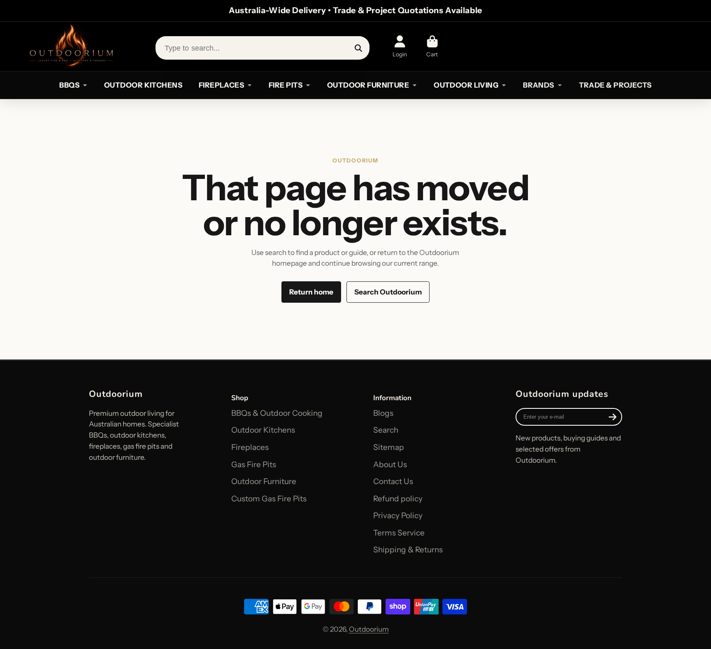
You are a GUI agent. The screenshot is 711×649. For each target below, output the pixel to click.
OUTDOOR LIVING (466, 85)
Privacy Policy (398, 515)
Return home (311, 291)
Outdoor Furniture (263, 481)
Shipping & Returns (408, 549)
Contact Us (393, 481)
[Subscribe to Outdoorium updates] (612, 417)
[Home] (70, 46)
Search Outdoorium (388, 291)
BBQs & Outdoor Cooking (277, 413)
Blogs (383, 413)
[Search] (358, 48)
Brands (538, 85)
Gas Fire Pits (253, 464)
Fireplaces (250, 447)
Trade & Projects (615, 85)
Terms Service (399, 533)
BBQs (69, 85)
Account (400, 46)
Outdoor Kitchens (263, 430)
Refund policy (398, 498)
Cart (432, 46)
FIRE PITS (285, 85)
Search (385, 430)
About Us (390, 464)
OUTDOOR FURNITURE (368, 85)
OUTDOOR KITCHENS (143, 85)
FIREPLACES (221, 85)
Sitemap (388, 447)
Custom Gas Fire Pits (269, 498)
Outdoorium (369, 629)
